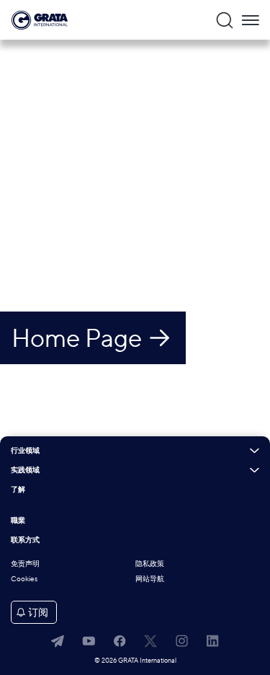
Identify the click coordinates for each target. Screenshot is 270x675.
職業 (18, 520)
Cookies (24, 579)
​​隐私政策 (149, 564)
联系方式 (25, 540)
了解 (18, 489)
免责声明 (25, 564)
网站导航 (149, 579)
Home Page (77, 337)
